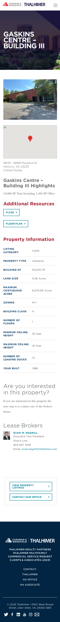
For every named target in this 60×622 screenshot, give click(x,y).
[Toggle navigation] (55, 5)
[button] (30, 138)
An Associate (30, 584)
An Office (30, 579)
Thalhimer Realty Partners (30, 549)
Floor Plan (14, 223)
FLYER (10, 212)
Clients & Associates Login (30, 560)
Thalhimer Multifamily (30, 553)
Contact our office (27, 497)
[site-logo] (30, 540)
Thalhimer (30, 574)
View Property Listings (23, 486)
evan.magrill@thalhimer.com (39, 449)
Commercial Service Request (30, 556)
